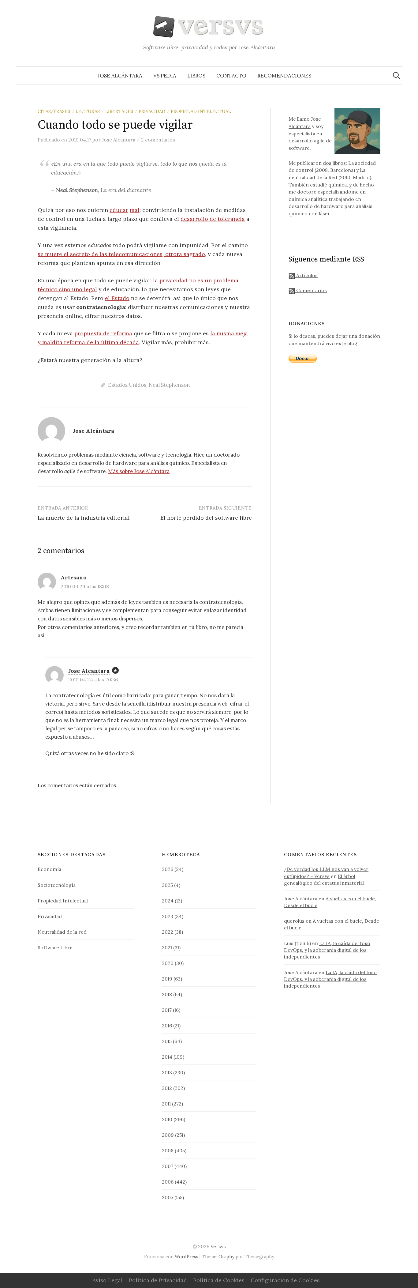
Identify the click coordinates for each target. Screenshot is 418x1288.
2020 (168, 963)
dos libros (334, 163)
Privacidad (152, 111)
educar (119, 209)
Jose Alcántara (120, 75)
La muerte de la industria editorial (84, 517)
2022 (167, 932)
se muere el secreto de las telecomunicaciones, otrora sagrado (121, 254)
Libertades (119, 111)
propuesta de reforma (103, 333)
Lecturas (88, 111)
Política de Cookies (218, 1280)
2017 (167, 1010)
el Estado (117, 298)
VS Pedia (164, 75)
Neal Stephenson (169, 385)
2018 (167, 994)
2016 (167, 1025)
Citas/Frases (54, 111)
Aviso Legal (107, 1280)
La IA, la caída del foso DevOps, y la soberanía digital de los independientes (327, 950)
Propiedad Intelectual (201, 111)
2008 (168, 1150)
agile (319, 140)
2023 (167, 916)
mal (135, 209)
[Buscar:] (396, 75)
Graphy (226, 1257)
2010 (167, 1119)
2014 (167, 1057)
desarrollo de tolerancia (213, 218)
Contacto (231, 75)
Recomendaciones (284, 75)
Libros (196, 75)
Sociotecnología (57, 885)
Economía (49, 869)
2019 (167, 979)
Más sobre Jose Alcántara (139, 471)
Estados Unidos (127, 385)
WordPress (186, 1257)
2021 (167, 947)
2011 (166, 1104)
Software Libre (55, 947)
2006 (168, 1182)
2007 (167, 1166)
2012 (167, 1088)
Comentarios (311, 290)
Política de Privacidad (158, 1280)
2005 (167, 1197)
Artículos (306, 275)
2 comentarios (158, 140)
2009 (168, 1135)
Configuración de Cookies (285, 1280)
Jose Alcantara (89, 670)
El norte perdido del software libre (206, 517)
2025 (167, 885)
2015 (167, 1041)
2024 (168, 901)
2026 (167, 869)
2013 (167, 1072)
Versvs (218, 1246)
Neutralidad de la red (62, 932)
